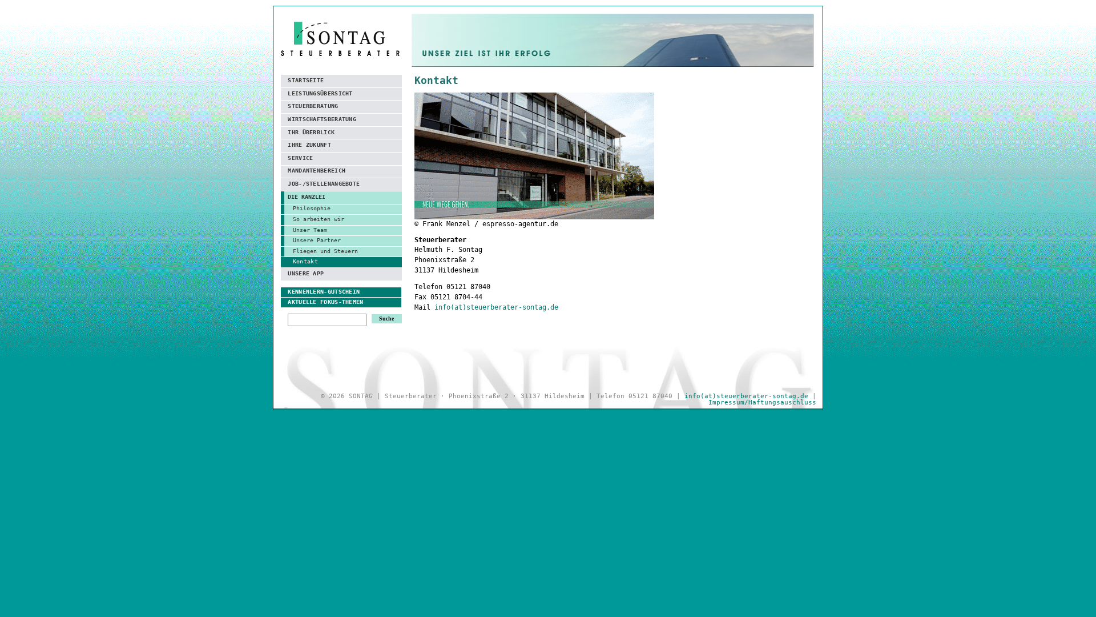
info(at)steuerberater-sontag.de (496, 307)
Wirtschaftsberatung (322, 119)
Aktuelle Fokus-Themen (325, 302)
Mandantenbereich (316, 170)
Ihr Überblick (311, 132)
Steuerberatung (313, 106)
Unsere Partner (317, 240)
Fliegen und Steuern (325, 251)
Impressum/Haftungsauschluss (762, 402)
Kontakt (305, 261)
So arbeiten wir (318, 219)
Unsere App (306, 273)
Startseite (306, 80)
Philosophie (312, 208)
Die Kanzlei (306, 197)
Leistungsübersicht (320, 93)
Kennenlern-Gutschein (324, 292)
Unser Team (310, 230)
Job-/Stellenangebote (324, 184)
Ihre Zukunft (309, 145)
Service (300, 158)
